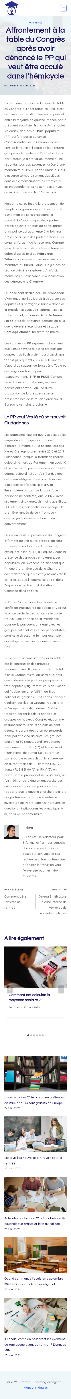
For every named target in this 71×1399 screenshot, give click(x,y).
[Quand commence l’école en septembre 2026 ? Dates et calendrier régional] (35, 1255)
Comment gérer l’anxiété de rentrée (16, 898)
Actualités (35, 22)
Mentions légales (35, 1387)
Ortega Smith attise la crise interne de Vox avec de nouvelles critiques (53, 901)
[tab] (28, 1035)
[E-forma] (11, 8)
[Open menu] (63, 8)
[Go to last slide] (10, 989)
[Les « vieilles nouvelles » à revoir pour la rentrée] (35, 1134)
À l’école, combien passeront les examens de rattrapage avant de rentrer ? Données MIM (35, 1344)
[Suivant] (61, 989)
